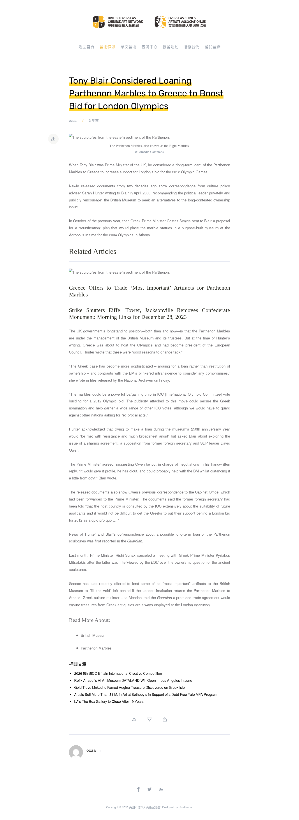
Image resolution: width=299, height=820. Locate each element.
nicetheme (185, 807)
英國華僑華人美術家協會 (144, 807)
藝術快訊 (107, 46)
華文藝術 (128, 46)
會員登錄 (212, 46)
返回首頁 (86, 46)
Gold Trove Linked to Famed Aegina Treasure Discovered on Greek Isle (129, 687)
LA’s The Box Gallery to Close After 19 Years (109, 701)
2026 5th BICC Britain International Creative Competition (118, 673)
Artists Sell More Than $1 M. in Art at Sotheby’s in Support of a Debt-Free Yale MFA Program (145, 694)
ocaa (73, 120)
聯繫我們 (191, 46)
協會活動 (170, 46)
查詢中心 (149, 46)
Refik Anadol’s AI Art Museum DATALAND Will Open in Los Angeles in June (133, 680)
